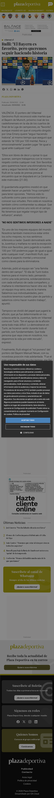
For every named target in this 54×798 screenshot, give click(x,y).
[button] (27, 432)
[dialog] (27, 399)
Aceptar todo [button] (27, 420)
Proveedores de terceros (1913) (16, 390)
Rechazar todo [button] (28, 427)
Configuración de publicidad (25, 408)
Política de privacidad (21, 414)
